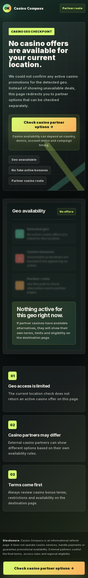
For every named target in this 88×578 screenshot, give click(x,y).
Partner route (72, 8)
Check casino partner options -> (44, 124)
